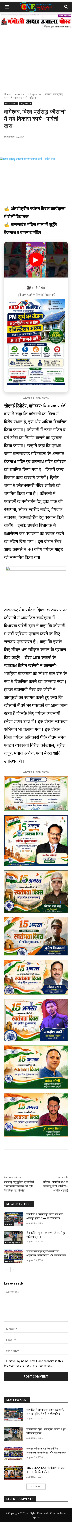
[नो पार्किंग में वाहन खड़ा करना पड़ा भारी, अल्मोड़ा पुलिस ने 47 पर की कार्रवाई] (13, 1219)
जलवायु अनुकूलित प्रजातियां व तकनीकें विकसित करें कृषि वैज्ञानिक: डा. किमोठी (19, 1186)
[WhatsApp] (21, 147)
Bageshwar (36, 94)
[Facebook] (30, 147)
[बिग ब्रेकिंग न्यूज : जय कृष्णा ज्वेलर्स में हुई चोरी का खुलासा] (13, 1237)
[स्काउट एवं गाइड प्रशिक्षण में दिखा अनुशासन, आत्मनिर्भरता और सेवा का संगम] (13, 1256)
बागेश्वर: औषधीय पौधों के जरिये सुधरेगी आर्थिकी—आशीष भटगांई (55, 1186)
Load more (35, 1486)
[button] (6, 7)
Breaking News (12, 1242)
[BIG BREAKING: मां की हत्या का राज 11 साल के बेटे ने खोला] (13, 1472)
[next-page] (12, 1269)
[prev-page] (6, 1269)
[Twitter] (39, 147)
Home (7, 94)
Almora (8, 1224)
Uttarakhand (20, 94)
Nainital (9, 1261)
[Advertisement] (36, 54)
